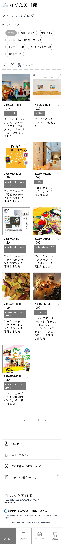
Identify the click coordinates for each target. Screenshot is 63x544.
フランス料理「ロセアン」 (24, 477)
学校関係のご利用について (26, 466)
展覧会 (46, 32)
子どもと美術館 (40, 46)
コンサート (16, 46)
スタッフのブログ (21, 455)
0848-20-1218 (14, 502)
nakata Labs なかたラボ (24, 39)
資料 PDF (17, 444)
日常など (15, 54)
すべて (11, 32)
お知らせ (28, 32)
